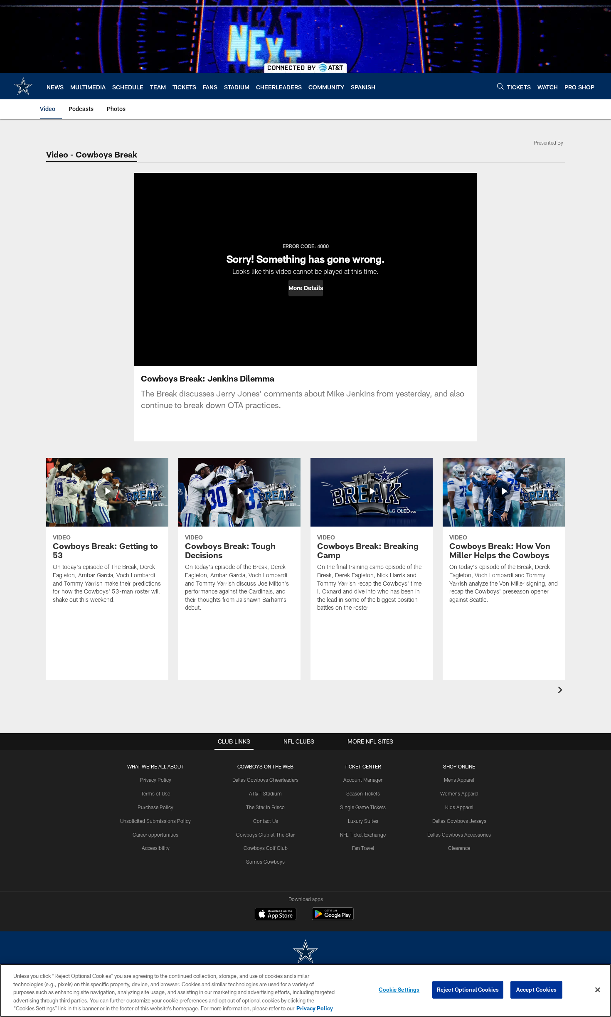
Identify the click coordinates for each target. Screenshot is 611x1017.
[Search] (500, 86)
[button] (305, 288)
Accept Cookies (536, 989)
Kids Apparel (459, 807)
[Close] (598, 990)
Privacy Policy (155, 780)
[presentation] (561, 691)
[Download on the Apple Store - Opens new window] (276, 915)
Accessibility (156, 848)
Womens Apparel (459, 793)
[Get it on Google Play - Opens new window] (333, 918)
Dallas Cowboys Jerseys (459, 821)
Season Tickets (363, 793)
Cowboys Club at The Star (265, 834)
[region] (305, 990)
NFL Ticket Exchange (363, 834)
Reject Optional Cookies (468, 989)
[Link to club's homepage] (23, 86)
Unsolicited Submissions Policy (155, 821)
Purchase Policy (155, 807)
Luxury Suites (363, 821)
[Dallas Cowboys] (305, 952)
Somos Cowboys (265, 861)
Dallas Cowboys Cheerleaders (265, 780)
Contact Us (265, 821)
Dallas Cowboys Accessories (459, 834)
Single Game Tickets (363, 807)
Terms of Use (155, 793)
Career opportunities (155, 834)
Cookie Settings (399, 989)
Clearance (459, 848)
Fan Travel (363, 848)
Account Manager (362, 780)
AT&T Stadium (265, 793)
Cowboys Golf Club (266, 848)
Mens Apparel (459, 780)
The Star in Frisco (265, 807)
